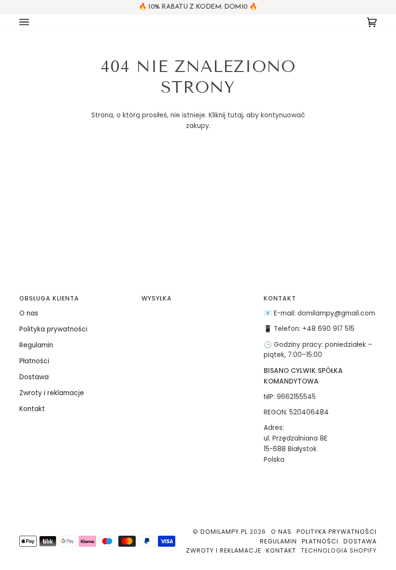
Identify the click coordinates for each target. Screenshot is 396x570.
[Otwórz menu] (33, 22)
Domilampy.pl (224, 531)
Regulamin (36, 345)
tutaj (235, 115)
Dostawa (34, 377)
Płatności (34, 361)
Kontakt (32, 408)
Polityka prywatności (53, 329)
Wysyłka (156, 298)
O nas (28, 313)
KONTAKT (280, 298)
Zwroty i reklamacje (51, 393)
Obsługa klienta (49, 298)
